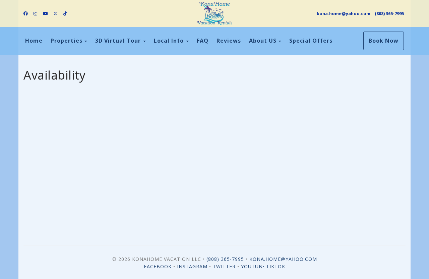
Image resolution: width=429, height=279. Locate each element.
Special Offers (310, 40)
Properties (66, 40)
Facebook (158, 266)
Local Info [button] (169, 40)
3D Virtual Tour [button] (118, 40)
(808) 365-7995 (389, 13)
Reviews (229, 40)
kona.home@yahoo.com (343, 13)
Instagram (192, 266)
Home (34, 40)
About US (263, 40)
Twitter (224, 266)
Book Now (384, 40)
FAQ (202, 40)
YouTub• (253, 266)
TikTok (275, 266)
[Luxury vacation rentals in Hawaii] (214, 13)
